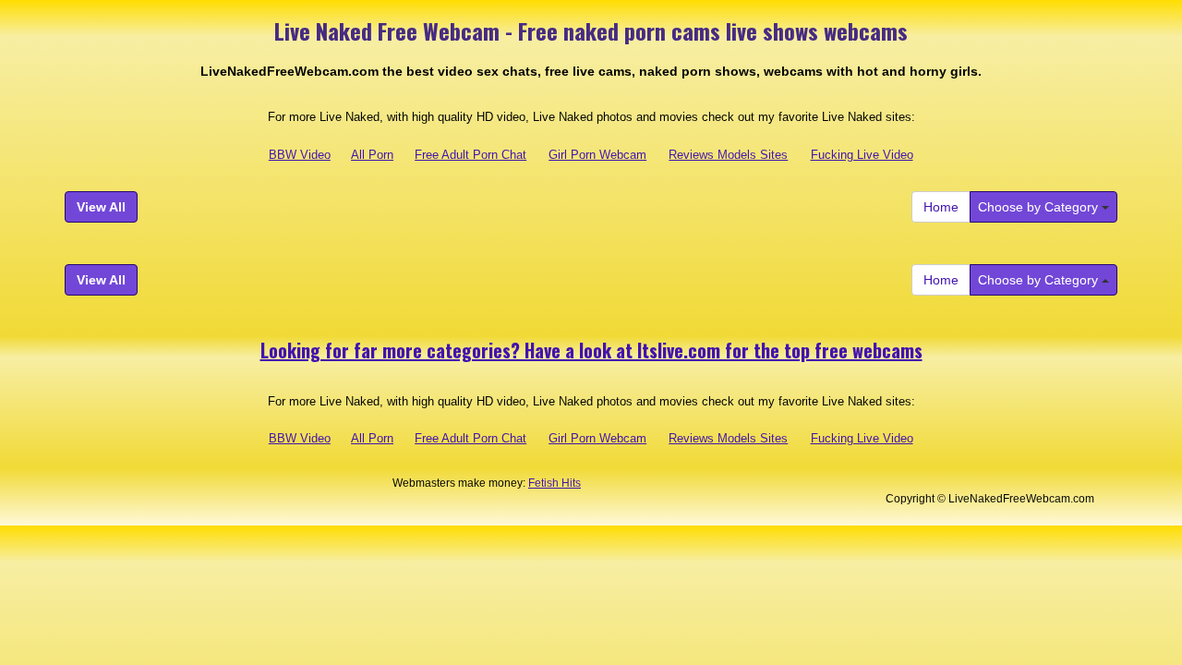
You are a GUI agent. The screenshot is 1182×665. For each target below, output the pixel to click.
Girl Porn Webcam (597, 155)
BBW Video (300, 155)
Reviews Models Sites (728, 155)
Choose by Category (1040, 207)
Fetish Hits (554, 483)
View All (101, 207)
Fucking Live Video (862, 155)
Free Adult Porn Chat (470, 155)
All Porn (372, 155)
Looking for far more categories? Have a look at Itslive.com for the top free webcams (591, 350)
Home (941, 207)
